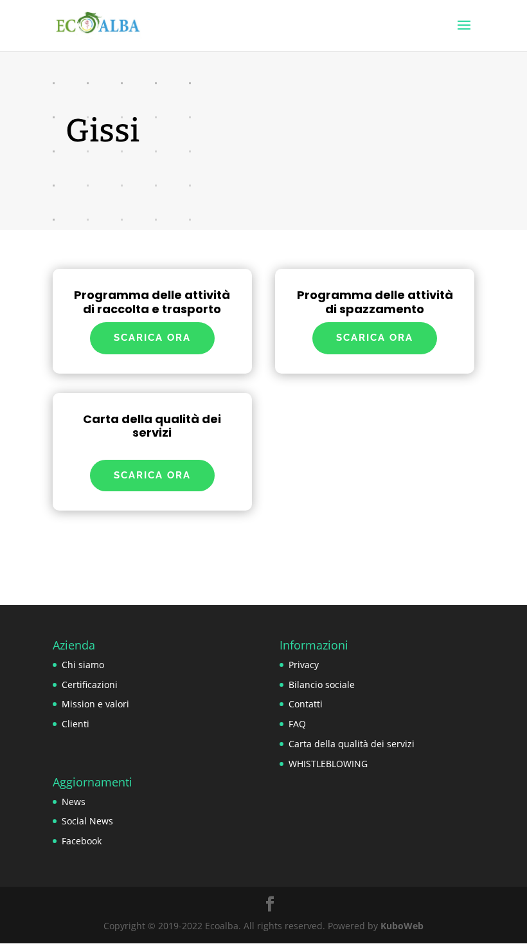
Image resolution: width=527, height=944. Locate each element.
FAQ (297, 724)
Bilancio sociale (322, 684)
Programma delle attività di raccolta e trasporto (152, 302)
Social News (87, 821)
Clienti (75, 724)
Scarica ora (152, 337)
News (73, 801)
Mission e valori (95, 704)
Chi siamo (83, 664)
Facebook (82, 841)
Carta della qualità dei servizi (152, 426)
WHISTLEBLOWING (328, 764)
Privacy (304, 664)
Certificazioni (90, 684)
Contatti (306, 704)
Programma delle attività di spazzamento (375, 302)
